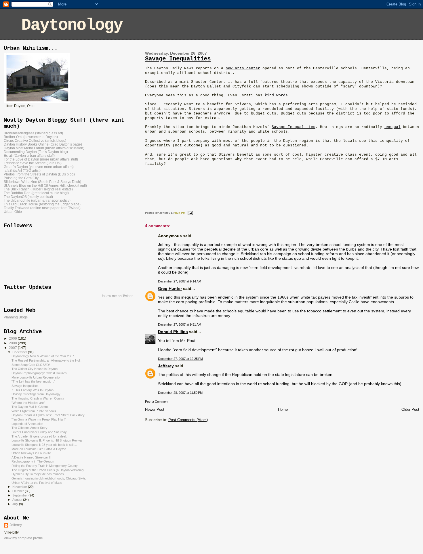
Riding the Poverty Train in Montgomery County (45, 465)
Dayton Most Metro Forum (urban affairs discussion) (44, 148)
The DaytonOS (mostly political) (28, 196)
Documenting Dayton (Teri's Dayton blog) (36, 152)
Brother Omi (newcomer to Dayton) (31, 137)
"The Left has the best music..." (33, 381)
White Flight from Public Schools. (34, 411)
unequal (392, 127)
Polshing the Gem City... (22, 178)
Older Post (410, 409)
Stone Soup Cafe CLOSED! (31, 364)
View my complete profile (23, 538)
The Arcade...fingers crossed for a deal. (39, 436)
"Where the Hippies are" (28, 402)
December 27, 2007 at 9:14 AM (179, 281)
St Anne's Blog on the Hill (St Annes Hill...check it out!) (45, 185)
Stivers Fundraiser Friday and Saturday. (39, 432)
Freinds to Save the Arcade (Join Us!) (33, 163)
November (20, 486)
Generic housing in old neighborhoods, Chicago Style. (49, 478)
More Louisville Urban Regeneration (36, 377)
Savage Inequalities (178, 59)
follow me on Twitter (117, 296)
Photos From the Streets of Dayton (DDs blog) (39, 174)
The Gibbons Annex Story (29, 427)
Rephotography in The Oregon (33, 461)
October (18, 491)
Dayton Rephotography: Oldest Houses (39, 373)
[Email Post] (189, 212)
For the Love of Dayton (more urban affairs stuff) (41, 159)
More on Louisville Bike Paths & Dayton (39, 449)
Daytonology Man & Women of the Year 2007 (43, 356)
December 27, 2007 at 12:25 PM (180, 358)
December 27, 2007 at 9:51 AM (179, 324)
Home (283, 409)
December (20, 352)
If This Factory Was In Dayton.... (34, 390)
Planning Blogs (16, 317)
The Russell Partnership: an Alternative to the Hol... (47, 360)
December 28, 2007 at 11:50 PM (180, 392)
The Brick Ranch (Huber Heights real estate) (38, 189)
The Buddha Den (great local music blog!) (36, 193)
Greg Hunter (170, 288)
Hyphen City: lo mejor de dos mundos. (38, 474)
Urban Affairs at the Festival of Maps (37, 482)
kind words (276, 95)
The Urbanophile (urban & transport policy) (37, 200)
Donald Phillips (173, 331)
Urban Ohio (13, 211)
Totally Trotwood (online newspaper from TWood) (42, 208)
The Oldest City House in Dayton (35, 368)
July (15, 504)
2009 (13, 338)
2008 (13, 343)
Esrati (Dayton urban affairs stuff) (29, 155)
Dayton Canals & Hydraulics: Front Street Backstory (48, 415)
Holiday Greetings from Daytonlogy (36, 394)
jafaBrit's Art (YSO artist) (22, 170)
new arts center (243, 68)
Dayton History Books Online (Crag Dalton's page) (43, 144)
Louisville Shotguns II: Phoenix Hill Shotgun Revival (47, 440)
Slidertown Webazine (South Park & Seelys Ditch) (42, 182)
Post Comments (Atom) (188, 420)
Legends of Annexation (27, 423)
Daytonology (72, 25)
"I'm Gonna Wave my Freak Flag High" (39, 419)
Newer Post (154, 409)
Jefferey (166, 366)
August (17, 499)
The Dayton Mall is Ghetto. (30, 406)
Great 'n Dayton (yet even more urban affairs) (39, 167)
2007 (13, 347)
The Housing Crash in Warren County (38, 398)
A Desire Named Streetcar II (31, 457)
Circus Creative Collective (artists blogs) (35, 140)
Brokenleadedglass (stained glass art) (33, 133)
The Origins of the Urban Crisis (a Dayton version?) (48, 470)
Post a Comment (156, 401)
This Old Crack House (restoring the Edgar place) (42, 204)
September (20, 495)
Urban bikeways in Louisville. (32, 453)
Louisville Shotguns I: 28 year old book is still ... (44, 444)
